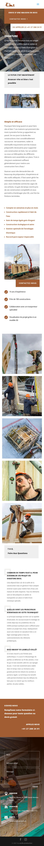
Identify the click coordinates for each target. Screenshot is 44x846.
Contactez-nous (18, 19)
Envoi (35, 787)
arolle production (25, 843)
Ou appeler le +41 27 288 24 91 (27, 27)
